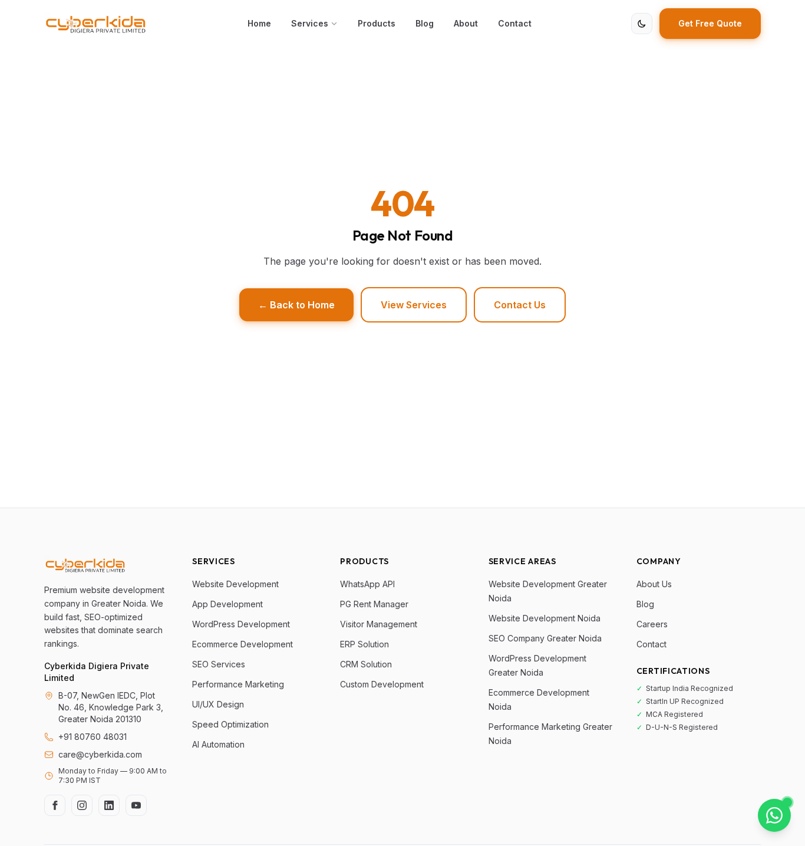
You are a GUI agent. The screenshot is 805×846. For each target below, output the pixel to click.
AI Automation (218, 744)
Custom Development (382, 684)
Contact (515, 23)
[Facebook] (54, 805)
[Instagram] (82, 805)
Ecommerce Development (242, 644)
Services (309, 23)
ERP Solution (364, 644)
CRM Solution (366, 664)
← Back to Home (296, 305)
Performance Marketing (238, 684)
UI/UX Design (218, 704)
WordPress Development (241, 624)
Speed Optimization (230, 724)
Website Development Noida (545, 618)
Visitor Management (378, 624)
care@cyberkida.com (100, 754)
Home (259, 23)
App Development (227, 604)
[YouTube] (136, 805)
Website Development (235, 584)
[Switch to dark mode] (641, 23)
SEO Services (218, 664)
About (466, 23)
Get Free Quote (710, 23)
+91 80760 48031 (92, 737)
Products (376, 23)
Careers (652, 624)
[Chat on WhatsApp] (774, 815)
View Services (414, 305)
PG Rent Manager (374, 604)
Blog (424, 23)
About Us (654, 584)
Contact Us (520, 305)
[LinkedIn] (109, 805)
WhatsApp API (367, 584)
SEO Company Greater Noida (545, 638)
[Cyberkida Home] (96, 23)
